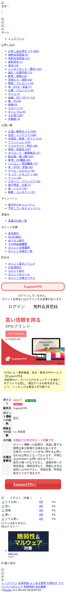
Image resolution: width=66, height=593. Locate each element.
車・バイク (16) (17, 188)
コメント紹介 (16, 270)
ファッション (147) (19, 142)
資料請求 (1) (15, 61)
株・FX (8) (14, 101)
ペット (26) (14, 177)
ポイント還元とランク (21, 263)
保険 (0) (12, 104)
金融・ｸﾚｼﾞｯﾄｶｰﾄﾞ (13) (21, 97)
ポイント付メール (19, 274)
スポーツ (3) (15, 108)
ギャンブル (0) (16, 111)
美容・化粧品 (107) (19, 149)
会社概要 (40, 586)
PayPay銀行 (15, 236)
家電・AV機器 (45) (19, 160)
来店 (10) (13, 65)
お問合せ (52, 583)
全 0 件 (36, 497)
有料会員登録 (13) (18, 58)
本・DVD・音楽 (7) (19, 86)
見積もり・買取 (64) (20, 79)
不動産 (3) (14, 118)
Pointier (7, 590)
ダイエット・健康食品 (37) (24, 152)
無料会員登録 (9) (18, 54)
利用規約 (29, 586)
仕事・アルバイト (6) (21, 90)
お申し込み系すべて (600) (23, 51)
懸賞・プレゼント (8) (21, 83)
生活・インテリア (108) (22, 135)
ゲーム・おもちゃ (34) (21, 170)
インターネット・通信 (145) (25, 69)
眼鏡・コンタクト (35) (21, 192)
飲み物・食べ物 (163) (21, 156)
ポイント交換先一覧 (20, 251)
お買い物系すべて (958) (22, 131)
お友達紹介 (15, 267)
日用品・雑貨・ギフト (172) (25, 138)
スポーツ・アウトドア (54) (24, 181)
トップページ (16, 38)
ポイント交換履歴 (19, 247)
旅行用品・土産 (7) (19, 185)
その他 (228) (15, 115)
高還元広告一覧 (17, 220)
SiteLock (13, 553)
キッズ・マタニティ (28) (23, 174)
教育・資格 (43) (17, 76)
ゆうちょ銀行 (16, 240)
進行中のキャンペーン (21, 204)
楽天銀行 (13, 233)
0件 (41, 501)
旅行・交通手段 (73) (20, 72)
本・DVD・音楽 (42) (20, 167)
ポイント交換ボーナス (21, 278)
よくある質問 (38, 583)
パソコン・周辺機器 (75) (23, 163)
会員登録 (23, 583)
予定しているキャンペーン (24, 208)
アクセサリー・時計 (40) (23, 145)
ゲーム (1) (14, 94)
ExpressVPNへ (24, 484)
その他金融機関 (17, 244)
